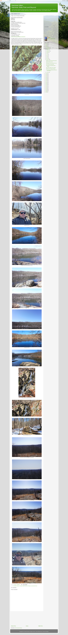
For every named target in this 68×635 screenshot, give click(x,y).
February (47, 59)
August (47, 52)
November (48, 48)
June (47, 54)
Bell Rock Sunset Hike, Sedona (50, 68)
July (47, 53)
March (47, 58)
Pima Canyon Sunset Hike (50, 64)
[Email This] (23, 584)
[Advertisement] (27, 618)
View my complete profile (51, 38)
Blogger (47, 631)
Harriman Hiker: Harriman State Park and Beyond (24, 6)
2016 (46, 82)
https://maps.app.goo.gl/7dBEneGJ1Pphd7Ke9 (18, 36)
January (47, 72)
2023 (46, 73)
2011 (46, 88)
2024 (46, 46)
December (48, 47)
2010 (46, 89)
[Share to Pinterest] (26, 584)
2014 (46, 84)
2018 (46, 79)
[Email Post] (21, 584)
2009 (46, 90)
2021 (46, 76)
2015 (46, 83)
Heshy (49, 37)
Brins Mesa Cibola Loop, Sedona (51, 67)
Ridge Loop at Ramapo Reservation (51, 60)
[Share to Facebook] (25, 584)
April (47, 57)
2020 (46, 77)
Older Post (40, 625)
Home (27, 625)
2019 (46, 78)
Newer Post (13, 625)
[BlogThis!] (24, 584)
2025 (46, 45)
